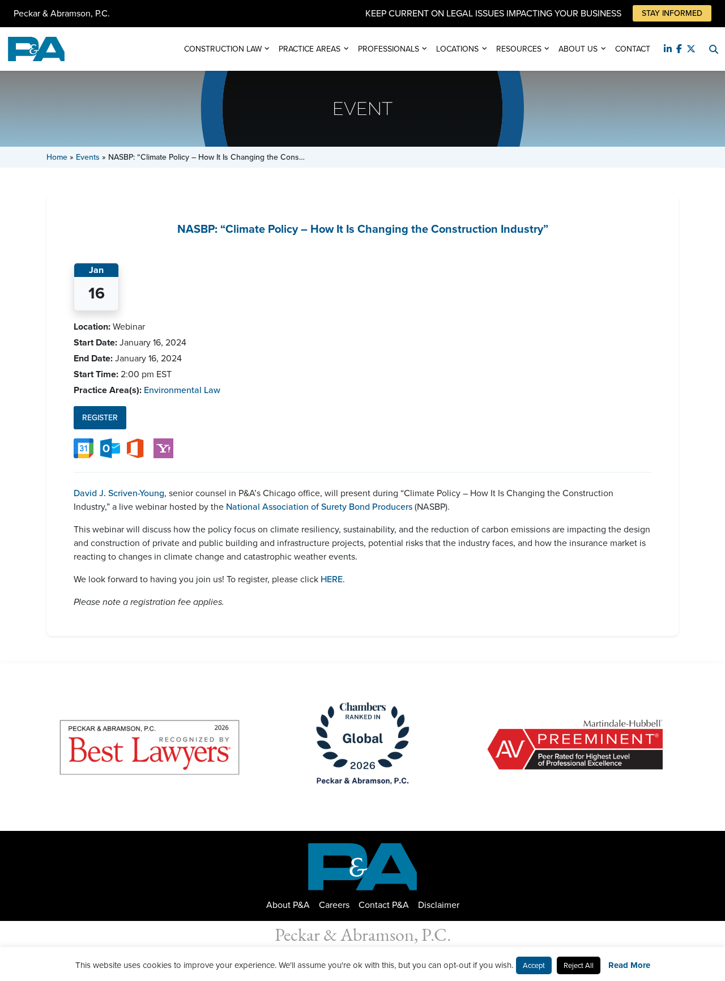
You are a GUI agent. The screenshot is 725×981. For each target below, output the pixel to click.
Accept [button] (534, 965)
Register (100, 418)
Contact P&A (384, 904)
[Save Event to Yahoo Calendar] (163, 447)
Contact (632, 49)
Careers (334, 904)
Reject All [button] (579, 965)
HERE (332, 579)
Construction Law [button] (223, 49)
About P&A (288, 904)
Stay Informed (672, 13)
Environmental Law (182, 389)
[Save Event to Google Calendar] (83, 447)
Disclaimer (438, 904)
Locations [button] (457, 49)
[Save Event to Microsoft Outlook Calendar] (110, 447)
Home (56, 157)
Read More (629, 965)
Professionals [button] (388, 49)
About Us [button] (578, 49)
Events (88, 157)
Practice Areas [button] (309, 49)
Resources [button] (518, 49)
